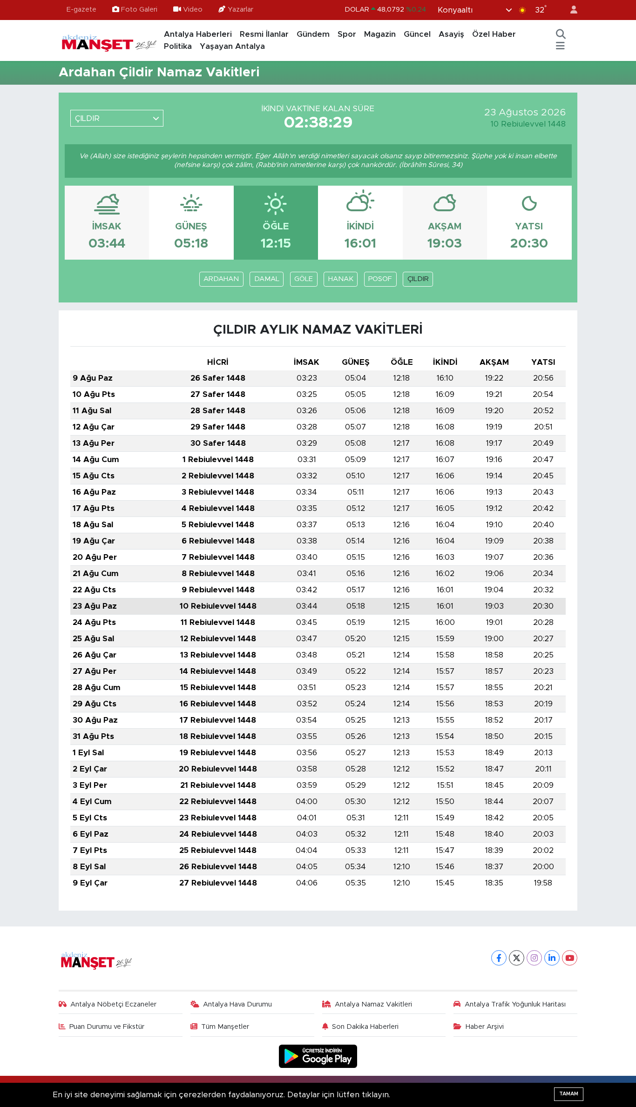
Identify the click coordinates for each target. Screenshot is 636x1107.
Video (193, 9)
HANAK (340, 278)
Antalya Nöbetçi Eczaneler (113, 1004)
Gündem (313, 34)
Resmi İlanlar (264, 34)
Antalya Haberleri (198, 34)
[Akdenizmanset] (109, 40)
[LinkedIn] (552, 958)
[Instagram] (534, 958)
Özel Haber (494, 34)
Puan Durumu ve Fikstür (106, 1026)
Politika (178, 46)
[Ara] (561, 34)
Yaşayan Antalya (232, 46)
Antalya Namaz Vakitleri (373, 1004)
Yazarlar (240, 9)
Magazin (380, 34)
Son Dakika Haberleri (365, 1026)
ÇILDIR (418, 278)
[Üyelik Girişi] (569, 10)
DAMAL (266, 278)
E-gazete (81, 9)
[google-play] (318, 1056)
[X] (516, 958)
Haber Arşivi (485, 1026)
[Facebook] (499, 958)
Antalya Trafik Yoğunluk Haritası (515, 1004)
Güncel (417, 34)
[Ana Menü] (560, 46)
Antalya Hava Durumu (237, 1004)
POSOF (380, 278)
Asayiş (451, 34)
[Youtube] (569, 958)
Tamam (568, 1093)
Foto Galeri (139, 9)
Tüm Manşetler (225, 1026)
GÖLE (303, 278)
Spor (347, 34)
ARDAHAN (221, 278)
